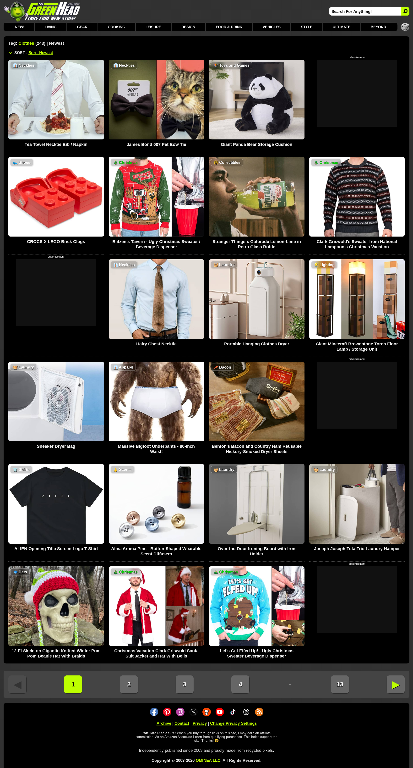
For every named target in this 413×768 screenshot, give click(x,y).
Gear (82, 27)
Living (51, 27)
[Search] (405, 11)
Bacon (222, 367)
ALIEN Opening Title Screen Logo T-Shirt (56, 548)
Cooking (116, 27)
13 (340, 684)
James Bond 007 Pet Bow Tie (156, 144)
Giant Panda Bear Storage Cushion (256, 144)
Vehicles (272, 27)
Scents (122, 470)
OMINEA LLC (208, 760)
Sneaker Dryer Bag (56, 446)
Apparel (123, 367)
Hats (20, 572)
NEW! (19, 27)
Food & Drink (229, 27)
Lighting (324, 265)
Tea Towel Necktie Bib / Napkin (56, 144)
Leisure (153, 27)
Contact (181, 723)
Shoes (21, 162)
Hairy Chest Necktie (156, 344)
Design (188, 27)
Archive (164, 723)
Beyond (378, 27)
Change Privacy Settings (233, 723)
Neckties (23, 65)
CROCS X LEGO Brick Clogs (56, 241)
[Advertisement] (357, 93)
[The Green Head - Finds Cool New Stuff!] (42, 11)
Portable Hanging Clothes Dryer (256, 344)
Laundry (223, 265)
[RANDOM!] (405, 27)
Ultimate (341, 27)
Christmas (125, 162)
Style (306, 27)
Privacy (200, 723)
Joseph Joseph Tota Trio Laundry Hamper (357, 548)
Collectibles (226, 162)
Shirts (21, 470)
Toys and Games (231, 65)
